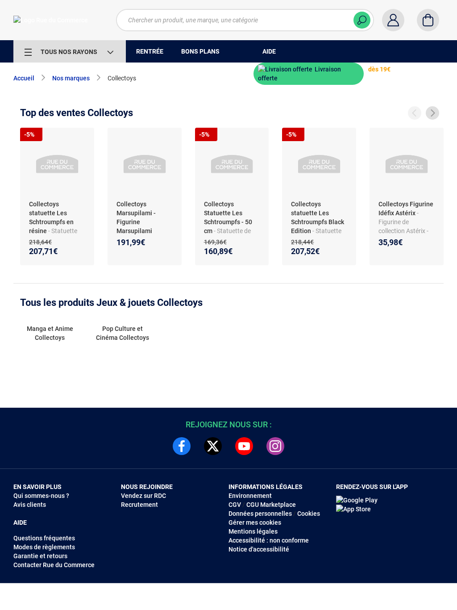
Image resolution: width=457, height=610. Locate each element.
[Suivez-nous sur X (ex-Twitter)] (213, 446)
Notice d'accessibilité (258, 549)
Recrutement (139, 504)
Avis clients (29, 504)
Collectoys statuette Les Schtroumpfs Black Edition (317, 217)
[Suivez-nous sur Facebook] (182, 446)
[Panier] (428, 20)
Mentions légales (253, 531)
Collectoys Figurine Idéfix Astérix (405, 209)
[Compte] (393, 20)
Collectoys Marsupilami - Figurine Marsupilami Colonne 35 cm (137, 222)
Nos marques (71, 78)
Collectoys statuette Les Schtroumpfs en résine (51, 217)
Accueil (23, 78)
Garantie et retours (40, 556)
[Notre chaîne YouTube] (244, 446)
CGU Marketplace (271, 504)
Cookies (308, 513)
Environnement (250, 495)
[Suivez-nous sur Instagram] (275, 446)
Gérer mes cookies (254, 522)
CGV (234, 504)
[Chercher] (361, 20)
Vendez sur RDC (143, 495)
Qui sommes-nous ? (41, 495)
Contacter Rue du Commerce (54, 564)
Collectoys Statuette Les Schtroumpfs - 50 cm (228, 217)
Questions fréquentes (44, 538)
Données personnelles (260, 513)
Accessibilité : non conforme (268, 540)
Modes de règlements (44, 547)
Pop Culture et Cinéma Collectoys (122, 333)
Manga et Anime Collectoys (50, 333)
